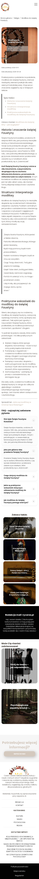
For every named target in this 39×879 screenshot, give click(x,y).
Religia (17, 18)
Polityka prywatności (19, 866)
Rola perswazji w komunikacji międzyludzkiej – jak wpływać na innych (19, 838)
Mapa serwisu (19, 871)
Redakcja (19, 802)
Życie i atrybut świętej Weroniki (19, 527)
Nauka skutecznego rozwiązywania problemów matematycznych (19, 845)
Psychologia (19, 822)
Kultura (19, 816)
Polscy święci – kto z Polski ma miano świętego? (19, 571)
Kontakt (19, 805)
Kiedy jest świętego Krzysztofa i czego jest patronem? (19, 594)
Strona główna (6, 18)
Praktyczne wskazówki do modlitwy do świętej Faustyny (21, 113)
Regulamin (19, 875)
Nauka (19, 819)
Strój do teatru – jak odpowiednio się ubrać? (19, 666)
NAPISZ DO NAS (19, 754)
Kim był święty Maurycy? (19, 549)
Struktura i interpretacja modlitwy (18, 107)
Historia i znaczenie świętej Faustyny (19, 102)
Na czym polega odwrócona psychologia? (19, 855)
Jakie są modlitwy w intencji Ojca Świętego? (16, 403)
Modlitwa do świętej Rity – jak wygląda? (18, 123)
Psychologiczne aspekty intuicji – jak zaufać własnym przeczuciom (19, 706)
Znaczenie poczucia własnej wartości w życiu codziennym (19, 850)
